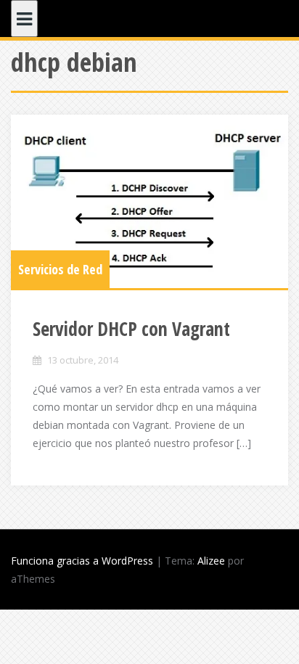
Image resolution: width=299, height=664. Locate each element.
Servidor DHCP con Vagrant (131, 329)
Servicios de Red (60, 269)
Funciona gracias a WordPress (82, 560)
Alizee (211, 560)
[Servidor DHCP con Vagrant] (149, 201)
